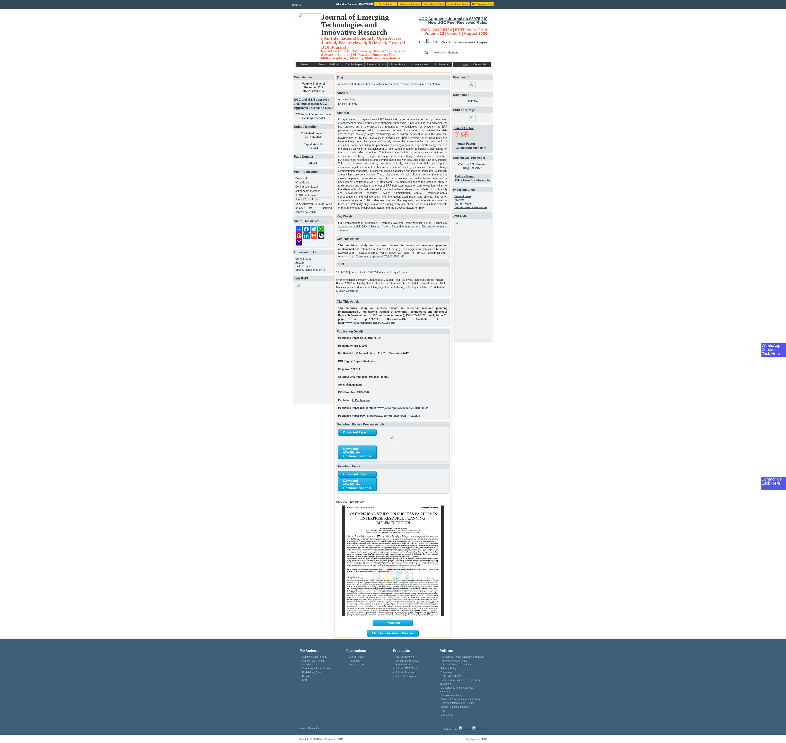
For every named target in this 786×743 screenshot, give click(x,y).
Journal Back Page (306, 199)
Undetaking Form (311, 672)
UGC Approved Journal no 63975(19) (453, 19)
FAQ (304, 680)
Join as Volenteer (405, 672)
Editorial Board (403, 664)
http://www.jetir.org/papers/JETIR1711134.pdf (377, 256)
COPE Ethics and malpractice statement (456, 689)
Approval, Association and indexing (460, 699)
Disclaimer (447, 672)
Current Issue (420, 64)
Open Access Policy (452, 695)
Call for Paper (303, 266)
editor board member (307, 190)
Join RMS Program (406, 676)
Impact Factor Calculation (455, 707)
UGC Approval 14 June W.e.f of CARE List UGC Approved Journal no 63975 (313, 208)
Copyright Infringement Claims (457, 703)
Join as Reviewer (405, 656)
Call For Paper (354, 64)
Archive (299, 262)
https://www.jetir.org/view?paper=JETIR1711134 (398, 407)
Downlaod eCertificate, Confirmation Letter (306, 182)
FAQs (465, 65)
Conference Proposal (407, 660)
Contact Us (480, 64)
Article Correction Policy (454, 660)
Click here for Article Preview (392, 633)
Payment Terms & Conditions (457, 664)
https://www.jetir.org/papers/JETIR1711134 (393, 415)
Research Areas (376, 64)
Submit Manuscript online (310, 269)
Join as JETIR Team (406, 668)
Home (304, 64)
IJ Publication (361, 400)
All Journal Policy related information (462, 656)
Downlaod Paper (355, 432)
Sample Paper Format (314, 656)
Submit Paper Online (313, 660)
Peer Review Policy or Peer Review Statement (460, 682)
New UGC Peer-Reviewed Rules (457, 22)
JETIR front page (305, 195)
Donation (307, 676)
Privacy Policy (448, 668)
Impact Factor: (464, 128)
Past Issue (354, 660)
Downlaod (392, 623)
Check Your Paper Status (316, 668)
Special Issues (357, 664)
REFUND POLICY (451, 676)
